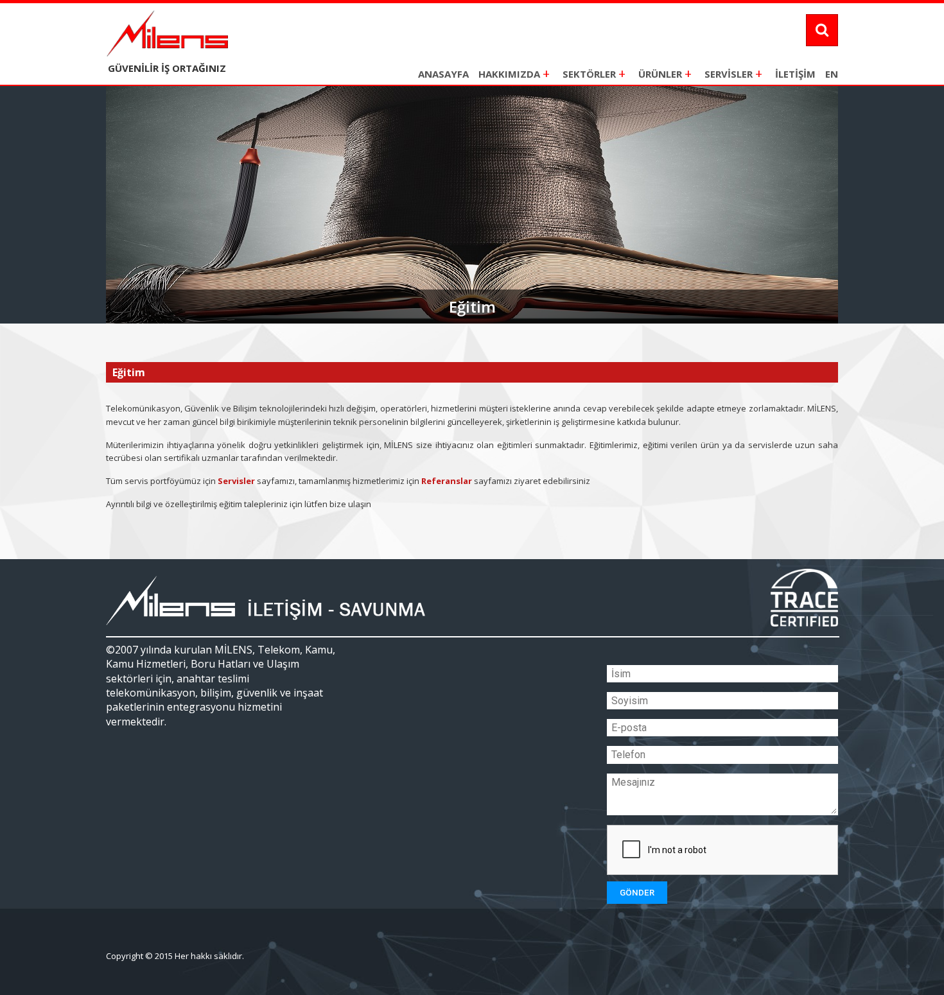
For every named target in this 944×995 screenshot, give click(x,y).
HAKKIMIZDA (514, 73)
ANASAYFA (443, 73)
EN (831, 73)
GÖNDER (637, 892)
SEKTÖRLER (594, 73)
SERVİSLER (733, 73)
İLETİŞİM (795, 73)
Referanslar (446, 481)
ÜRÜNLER (665, 73)
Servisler (236, 481)
